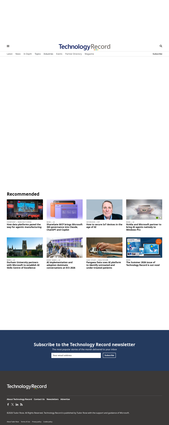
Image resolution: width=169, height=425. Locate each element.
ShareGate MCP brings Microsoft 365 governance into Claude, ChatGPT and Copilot (65, 227)
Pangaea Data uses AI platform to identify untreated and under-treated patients (103, 265)
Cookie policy (47, 422)
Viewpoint (11, 222)
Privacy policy (36, 422)
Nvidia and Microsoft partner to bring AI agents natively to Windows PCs (143, 227)
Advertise (65, 399)
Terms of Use (25, 422)
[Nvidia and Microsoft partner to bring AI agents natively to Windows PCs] (144, 209)
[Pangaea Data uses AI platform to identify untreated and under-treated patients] (104, 247)
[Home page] (84, 46)
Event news (52, 260)
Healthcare (103, 260)
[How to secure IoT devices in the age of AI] (104, 209)
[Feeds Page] (21, 404)
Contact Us (39, 399)
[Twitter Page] (12, 404)
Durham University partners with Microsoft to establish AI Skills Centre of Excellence (23, 265)
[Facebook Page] (8, 404)
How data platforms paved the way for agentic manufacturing (24, 225)
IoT (98, 222)
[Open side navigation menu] (8, 46)
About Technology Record (19, 399)
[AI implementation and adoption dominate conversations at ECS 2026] (65, 247)
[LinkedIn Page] (17, 404)
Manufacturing (25, 222)
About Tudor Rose (13, 422)
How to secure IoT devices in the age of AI (104, 225)
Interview (90, 222)
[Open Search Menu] (161, 46)
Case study (91, 260)
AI (54, 222)
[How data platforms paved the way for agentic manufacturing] (25, 209)
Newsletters (53, 399)
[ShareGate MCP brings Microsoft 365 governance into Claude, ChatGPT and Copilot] (65, 209)
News (49, 222)
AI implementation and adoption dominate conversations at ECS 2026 (61, 265)
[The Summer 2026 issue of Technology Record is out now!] (144, 247)
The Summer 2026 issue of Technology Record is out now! (143, 263)
